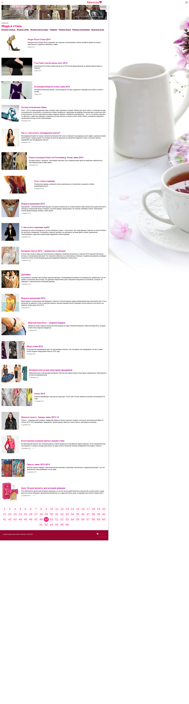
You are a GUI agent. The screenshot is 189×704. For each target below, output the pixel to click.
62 (46, 531)
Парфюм (53, 37)
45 (25, 526)
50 (51, 526)
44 (20, 526)
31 (56, 521)
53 (67, 526)
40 (103, 521)
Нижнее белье (65, 37)
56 (82, 526)
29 (46, 521)
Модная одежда (8, 37)
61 (41, 531)
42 (9, 526)
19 (98, 515)
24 (20, 521)
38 (93, 521)
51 (56, 526)
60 (103, 526)
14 (72, 515)
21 (4, 521)
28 (41, 521)
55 (77, 526)
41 (4, 526)
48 (41, 526)
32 (62, 521)
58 (93, 526)
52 (62, 526)
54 (72, 526)
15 (77, 515)
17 (88, 515)
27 (36, 521)
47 (36, 526)
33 (67, 521)
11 (56, 515)
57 (88, 526)
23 (15, 521)
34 (72, 521)
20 (103, 515)
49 (46, 526)
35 (77, 521)
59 (98, 526)
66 (67, 531)
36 (82, 521)
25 (25, 521)
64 (56, 531)
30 (51, 521)
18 (93, 515)
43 (15, 526)
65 (62, 531)
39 (98, 521)
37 (88, 521)
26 (30, 521)
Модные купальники (81, 37)
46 (30, 526)
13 (67, 515)
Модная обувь (23, 37)
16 (82, 515)
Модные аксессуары (39, 37)
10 (51, 515)
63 (51, 531)
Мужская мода (97, 37)
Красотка (4, 30)
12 (62, 515)
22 (9, 521)
